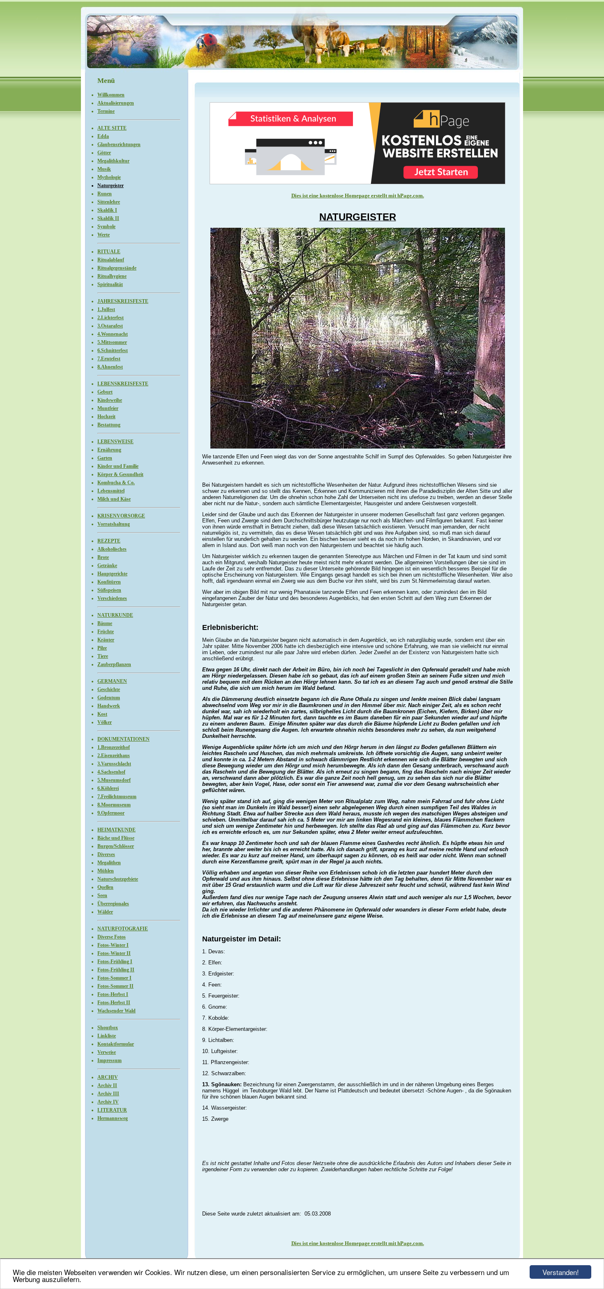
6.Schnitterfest (112, 350)
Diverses (106, 854)
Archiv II (107, 1085)
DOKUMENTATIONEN (123, 739)
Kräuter (105, 640)
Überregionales (113, 904)
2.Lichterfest (110, 318)
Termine (106, 111)
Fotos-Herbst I (112, 994)
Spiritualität (110, 284)
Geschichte (108, 689)
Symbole (106, 226)
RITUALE (108, 251)
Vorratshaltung (113, 524)
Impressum (109, 1060)
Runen (104, 194)
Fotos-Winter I (113, 945)
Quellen (105, 887)
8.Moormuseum (114, 805)
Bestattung (108, 425)
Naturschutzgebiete (117, 879)
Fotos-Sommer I (114, 978)
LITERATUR (112, 1110)
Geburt (105, 392)
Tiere (102, 656)
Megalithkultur (113, 161)
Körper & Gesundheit (120, 474)
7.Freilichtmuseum (116, 796)
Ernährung (109, 450)
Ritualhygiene (112, 276)
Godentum (108, 698)
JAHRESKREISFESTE (122, 301)
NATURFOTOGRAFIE (122, 929)
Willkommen (110, 95)
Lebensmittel (110, 491)
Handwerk (108, 706)
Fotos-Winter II (114, 953)
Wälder (105, 912)
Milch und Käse (114, 499)
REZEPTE (108, 541)
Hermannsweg (112, 1118)
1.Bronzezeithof (113, 747)
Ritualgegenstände (116, 268)
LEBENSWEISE (115, 441)
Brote (103, 557)
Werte (103, 235)
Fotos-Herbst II (113, 1002)
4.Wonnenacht (112, 334)
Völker (104, 722)
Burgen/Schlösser (115, 846)
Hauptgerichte (112, 574)
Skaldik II (108, 218)
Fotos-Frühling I (114, 961)
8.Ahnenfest (110, 367)
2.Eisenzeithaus (113, 755)
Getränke (107, 565)
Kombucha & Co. (116, 482)
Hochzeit (106, 416)
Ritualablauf (110, 260)
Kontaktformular (115, 1044)
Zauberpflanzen (114, 664)
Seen (102, 895)
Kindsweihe (109, 400)
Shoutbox (107, 1027)
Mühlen (105, 871)
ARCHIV (107, 1077)
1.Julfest (106, 309)
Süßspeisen (109, 590)
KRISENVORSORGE (121, 516)
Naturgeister (110, 185)
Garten (104, 458)
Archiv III (108, 1094)
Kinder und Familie (117, 466)
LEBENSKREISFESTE (122, 384)
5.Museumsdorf (114, 780)
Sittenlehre (108, 202)
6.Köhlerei (108, 788)
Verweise (106, 1052)
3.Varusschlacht (114, 764)
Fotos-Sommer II (115, 986)
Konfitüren (109, 582)
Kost (102, 714)
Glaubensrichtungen (119, 144)
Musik (104, 169)
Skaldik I (107, 210)
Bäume (104, 623)
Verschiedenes (112, 598)
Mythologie (109, 177)
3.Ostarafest (110, 326)
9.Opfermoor (110, 813)
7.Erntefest (108, 359)
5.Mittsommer (112, 342)
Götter (104, 153)
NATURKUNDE (115, 615)
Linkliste (106, 1036)
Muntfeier (107, 408)
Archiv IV (108, 1102)
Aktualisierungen (115, 103)
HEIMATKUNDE (116, 830)
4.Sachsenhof (111, 772)
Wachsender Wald (116, 1011)
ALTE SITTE (112, 128)
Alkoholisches (112, 549)
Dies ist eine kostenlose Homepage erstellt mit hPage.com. (357, 195)
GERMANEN (112, 681)
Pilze (102, 648)
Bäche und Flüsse (115, 838)
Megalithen (109, 862)
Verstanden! (560, 1272)
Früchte (105, 631)
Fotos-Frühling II (115, 970)
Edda (103, 136)
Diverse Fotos (111, 937)
